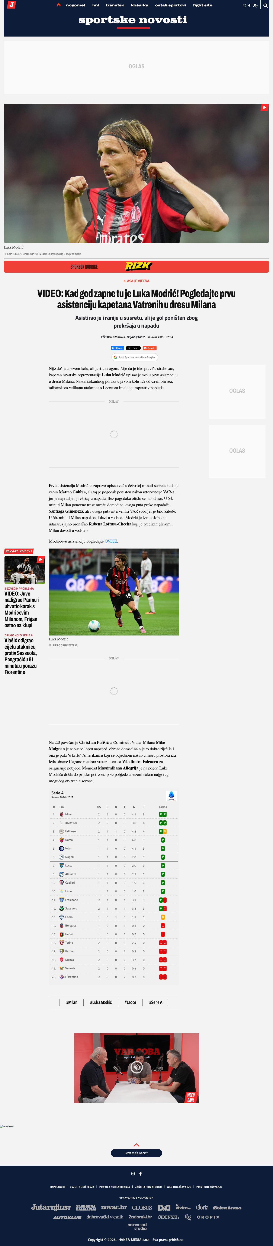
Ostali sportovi (170, 5)
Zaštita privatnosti (148, 1187)
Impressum (57, 1187)
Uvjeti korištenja (82, 1187)
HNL (95, 5)
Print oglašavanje (209, 1187)
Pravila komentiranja (114, 1187)
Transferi (115, 5)
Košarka (139, 5)
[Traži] (265, 6)
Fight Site (202, 5)
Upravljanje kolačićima (136, 1197)
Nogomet (76, 5)
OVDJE (111, 541)
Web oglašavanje (179, 1187)
